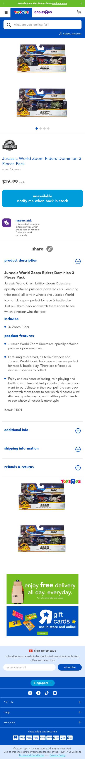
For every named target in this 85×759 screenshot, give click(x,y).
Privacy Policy (58, 755)
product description (20, 260)
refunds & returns (19, 467)
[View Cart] (79, 12)
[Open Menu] (6, 12)
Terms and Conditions (31, 755)
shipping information (21, 448)
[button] (81, 3)
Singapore (41, 683)
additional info (16, 430)
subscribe (70, 667)
